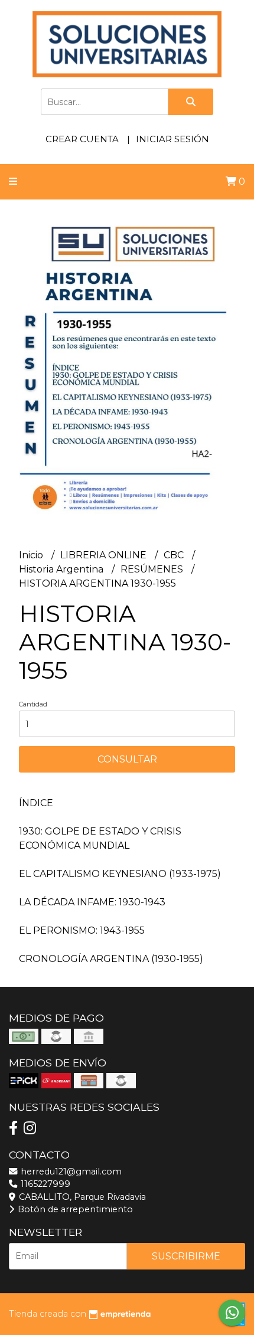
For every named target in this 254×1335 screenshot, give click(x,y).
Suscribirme (186, 1256)
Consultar (127, 759)
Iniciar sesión (172, 139)
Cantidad (33, 704)
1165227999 (44, 1184)
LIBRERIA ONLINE (104, 555)
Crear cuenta (82, 139)
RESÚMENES (153, 569)
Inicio (32, 555)
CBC (175, 555)
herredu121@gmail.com (70, 1171)
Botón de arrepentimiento (74, 1209)
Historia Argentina (62, 569)
